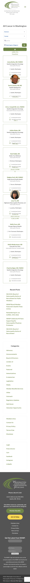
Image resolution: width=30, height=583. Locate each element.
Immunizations (11, 373)
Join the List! (15, 553)
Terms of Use (10, 430)
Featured (9, 369)
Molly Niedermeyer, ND (15, 244)
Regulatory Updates (12, 400)
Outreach (9, 396)
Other (8, 392)
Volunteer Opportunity (13, 408)
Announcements (11, 354)
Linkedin (9, 464)
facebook (9, 456)
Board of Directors (12, 358)
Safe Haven (10, 404)
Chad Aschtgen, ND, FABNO (15, 268)
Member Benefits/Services (14, 389)
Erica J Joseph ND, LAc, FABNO (15, 107)
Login (8, 445)
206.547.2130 (17, 492)
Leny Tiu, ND (15, 201)
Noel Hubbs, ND (15, 154)
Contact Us (9, 422)
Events (8, 366)
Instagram (9, 460)
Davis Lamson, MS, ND (15, 85)
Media (8, 385)
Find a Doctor (10, 449)
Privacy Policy (10, 426)
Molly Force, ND (15, 224)
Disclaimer (9, 434)
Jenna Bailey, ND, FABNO (15, 62)
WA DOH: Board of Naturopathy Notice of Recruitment (13, 331)
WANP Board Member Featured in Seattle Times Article (14, 307)
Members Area (11, 419)
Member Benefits (15, 511)
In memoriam (10, 377)
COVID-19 (9, 362)
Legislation (9, 381)
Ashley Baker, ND (15, 130)
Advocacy (9, 350)
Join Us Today (15, 517)
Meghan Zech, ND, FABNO (15, 177)
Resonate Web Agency (16, 581)
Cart (7, 452)
